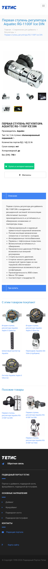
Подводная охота (13, 513)
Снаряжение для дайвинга (24, 30)
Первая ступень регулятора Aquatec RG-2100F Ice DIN (11, 415)
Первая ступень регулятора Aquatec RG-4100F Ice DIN (35, 414)
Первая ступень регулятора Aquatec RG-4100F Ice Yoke (35, 440)
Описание (12, 196)
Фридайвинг (11, 507)
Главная (7, 30)
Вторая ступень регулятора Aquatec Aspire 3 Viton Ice (34, 328)
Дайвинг (9, 502)
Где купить (13, 288)
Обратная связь (15, 463)
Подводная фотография (16, 518)
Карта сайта (13, 545)
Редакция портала (14, 532)
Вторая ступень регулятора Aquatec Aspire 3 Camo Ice (10, 328)
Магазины (26, 175)
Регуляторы (9, 32)
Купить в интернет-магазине (20, 166)
